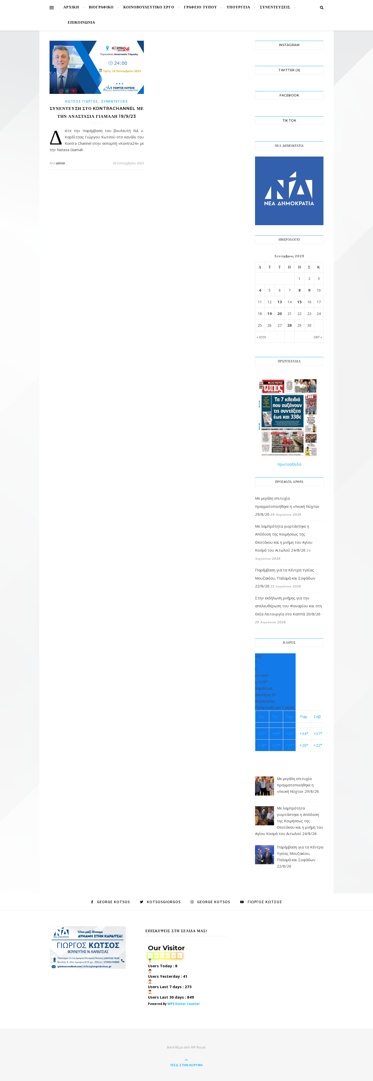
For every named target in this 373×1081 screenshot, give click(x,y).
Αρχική (71, 7)
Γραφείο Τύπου (200, 7)
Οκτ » (318, 337)
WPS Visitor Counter (183, 1004)
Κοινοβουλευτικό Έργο (148, 7)
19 (269, 313)
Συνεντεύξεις (275, 7)
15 (299, 301)
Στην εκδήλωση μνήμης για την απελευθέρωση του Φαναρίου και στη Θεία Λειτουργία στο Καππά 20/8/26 (288, 605)
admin (60, 163)
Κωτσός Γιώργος (81, 101)
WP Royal (198, 1047)
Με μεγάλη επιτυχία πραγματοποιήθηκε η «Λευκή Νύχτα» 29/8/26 (287, 506)
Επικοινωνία (81, 23)
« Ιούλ (261, 337)
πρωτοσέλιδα (289, 464)
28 (289, 325)
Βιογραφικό (101, 7)
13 (279, 301)
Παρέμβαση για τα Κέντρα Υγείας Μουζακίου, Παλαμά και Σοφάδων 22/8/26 (285, 577)
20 (279, 313)
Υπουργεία (238, 7)
